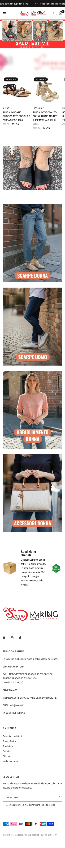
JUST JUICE (38, 108)
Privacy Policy (9, 741)
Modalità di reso (10, 761)
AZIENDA (10, 728)
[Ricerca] (55, 13)
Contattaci (7, 751)
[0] (60, 13)
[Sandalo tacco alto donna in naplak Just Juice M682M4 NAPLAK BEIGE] (47, 90)
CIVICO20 (7, 108)
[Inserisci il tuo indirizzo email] (58, 797)
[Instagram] (14, 638)
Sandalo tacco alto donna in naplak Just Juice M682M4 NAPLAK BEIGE (45, 118)
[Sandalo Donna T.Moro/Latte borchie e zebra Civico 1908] (17, 90)
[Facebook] (6, 638)
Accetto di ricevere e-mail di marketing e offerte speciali (30, 804)
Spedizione (8, 746)
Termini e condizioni (12, 736)
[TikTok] (23, 637)
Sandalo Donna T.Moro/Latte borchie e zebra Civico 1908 (16, 116)
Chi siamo (7, 756)
